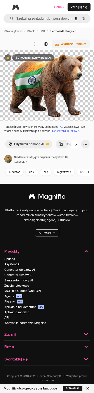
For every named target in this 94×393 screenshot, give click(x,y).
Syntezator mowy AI (18, 280)
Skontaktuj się (16, 359)
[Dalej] (76, 144)
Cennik (59, 7)
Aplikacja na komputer (23, 307)
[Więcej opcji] (34, 44)
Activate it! (73, 388)
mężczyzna (64, 172)
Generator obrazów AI (19, 270)
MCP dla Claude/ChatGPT (23, 291)
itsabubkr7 (20, 162)
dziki (32, 172)
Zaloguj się (79, 7)
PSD (42, 31)
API (6, 317)
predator (14, 172)
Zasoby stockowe (16, 286)
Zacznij (10, 334)
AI (61, 127)
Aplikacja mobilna (16, 312)
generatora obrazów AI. (66, 131)
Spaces (9, 259)
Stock (31, 31)
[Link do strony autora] (8, 159)
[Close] (87, 388)
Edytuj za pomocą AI (26, 145)
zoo (46, 172)
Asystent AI (12, 264)
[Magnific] (47, 197)
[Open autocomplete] (10, 18)
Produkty (11, 251)
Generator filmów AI (18, 275)
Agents (12, 296)
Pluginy (13, 301)
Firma (9, 346)
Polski (47, 232)
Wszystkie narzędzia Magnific (25, 323)
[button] (47, 232)
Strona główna (13, 31)
